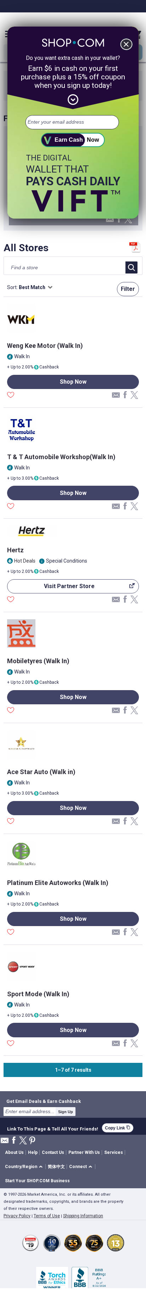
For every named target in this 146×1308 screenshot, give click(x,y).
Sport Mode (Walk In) (38, 994)
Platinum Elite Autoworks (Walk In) (57, 882)
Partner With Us (84, 1152)
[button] (25, 1166)
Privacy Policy (17, 1215)
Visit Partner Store (51, 588)
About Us (14, 1152)
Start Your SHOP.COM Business (37, 1180)
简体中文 (56, 1166)
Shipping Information (83, 1215)
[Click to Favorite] (10, 395)
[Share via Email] (110, 221)
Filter (128, 289)
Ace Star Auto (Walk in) (41, 772)
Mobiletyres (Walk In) (38, 661)
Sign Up (65, 1112)
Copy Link (117, 1128)
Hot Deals (24, 560)
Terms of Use (47, 1215)
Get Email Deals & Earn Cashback (43, 1101)
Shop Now (73, 381)
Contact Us (53, 1152)
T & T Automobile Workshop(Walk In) (61, 457)
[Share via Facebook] (119, 219)
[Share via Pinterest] (32, 1141)
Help (33, 1152)
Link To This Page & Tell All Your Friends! (52, 1128)
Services (113, 1152)
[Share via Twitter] (128, 219)
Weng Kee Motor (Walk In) (45, 345)
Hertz (15, 550)
